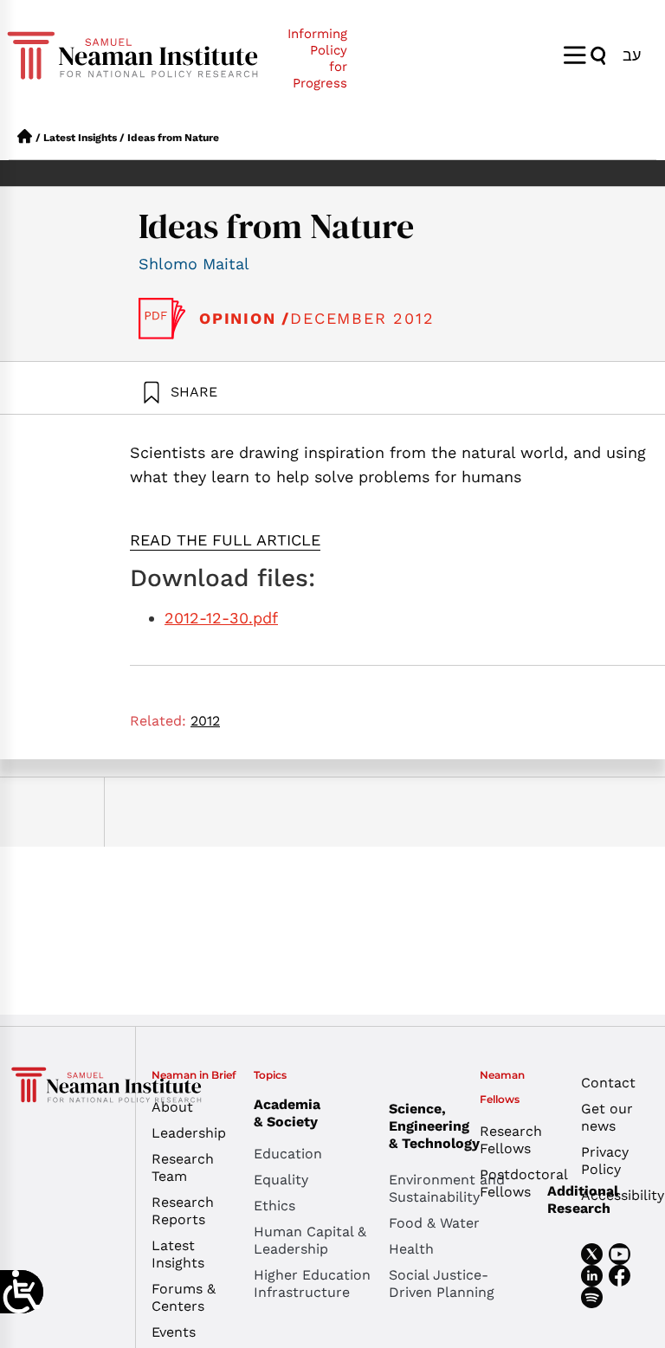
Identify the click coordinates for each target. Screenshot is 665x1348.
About (172, 1107)
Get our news (607, 1117)
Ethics (274, 1205)
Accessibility (618, 1195)
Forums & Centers (184, 1297)
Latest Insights (80, 138)
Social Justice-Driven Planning (441, 1283)
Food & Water (434, 1223)
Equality (281, 1179)
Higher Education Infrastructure (312, 1283)
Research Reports (183, 1211)
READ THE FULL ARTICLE (225, 540)
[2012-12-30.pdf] (162, 318)
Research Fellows (511, 1140)
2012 (205, 721)
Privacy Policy (605, 1160)
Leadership (189, 1133)
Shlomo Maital (194, 264)
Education (288, 1153)
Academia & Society (287, 1113)
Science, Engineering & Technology (434, 1125)
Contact (608, 1082)
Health (411, 1249)
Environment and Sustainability (447, 1188)
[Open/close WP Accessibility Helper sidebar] (21, 1291)
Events (174, 1332)
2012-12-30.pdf (221, 618)
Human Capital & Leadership (310, 1240)
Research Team (183, 1167)
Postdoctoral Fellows (517, 1183)
